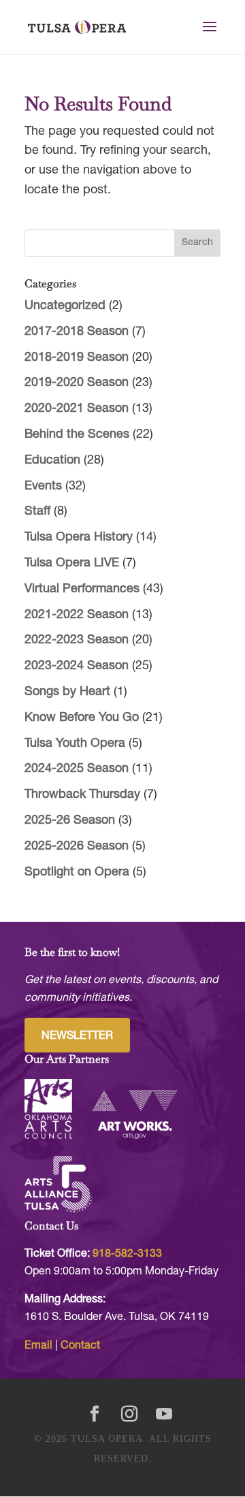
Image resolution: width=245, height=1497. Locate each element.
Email (38, 1346)
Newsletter (77, 1036)
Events (43, 486)
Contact (80, 1346)
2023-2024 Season (76, 666)
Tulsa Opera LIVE (71, 563)
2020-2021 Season (76, 409)
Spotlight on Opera (76, 872)
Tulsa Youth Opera (74, 744)
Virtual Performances (82, 589)
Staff (37, 511)
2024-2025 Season (76, 769)
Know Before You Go (81, 718)
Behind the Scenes (76, 434)
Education (52, 460)
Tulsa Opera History (78, 537)
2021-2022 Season (76, 615)
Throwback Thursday (82, 795)
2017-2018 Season (76, 332)
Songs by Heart (67, 692)
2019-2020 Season (76, 383)
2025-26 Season (69, 820)
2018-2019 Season (76, 358)
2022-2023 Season (76, 640)
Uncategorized (64, 306)
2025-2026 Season (76, 846)
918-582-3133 (127, 1254)
